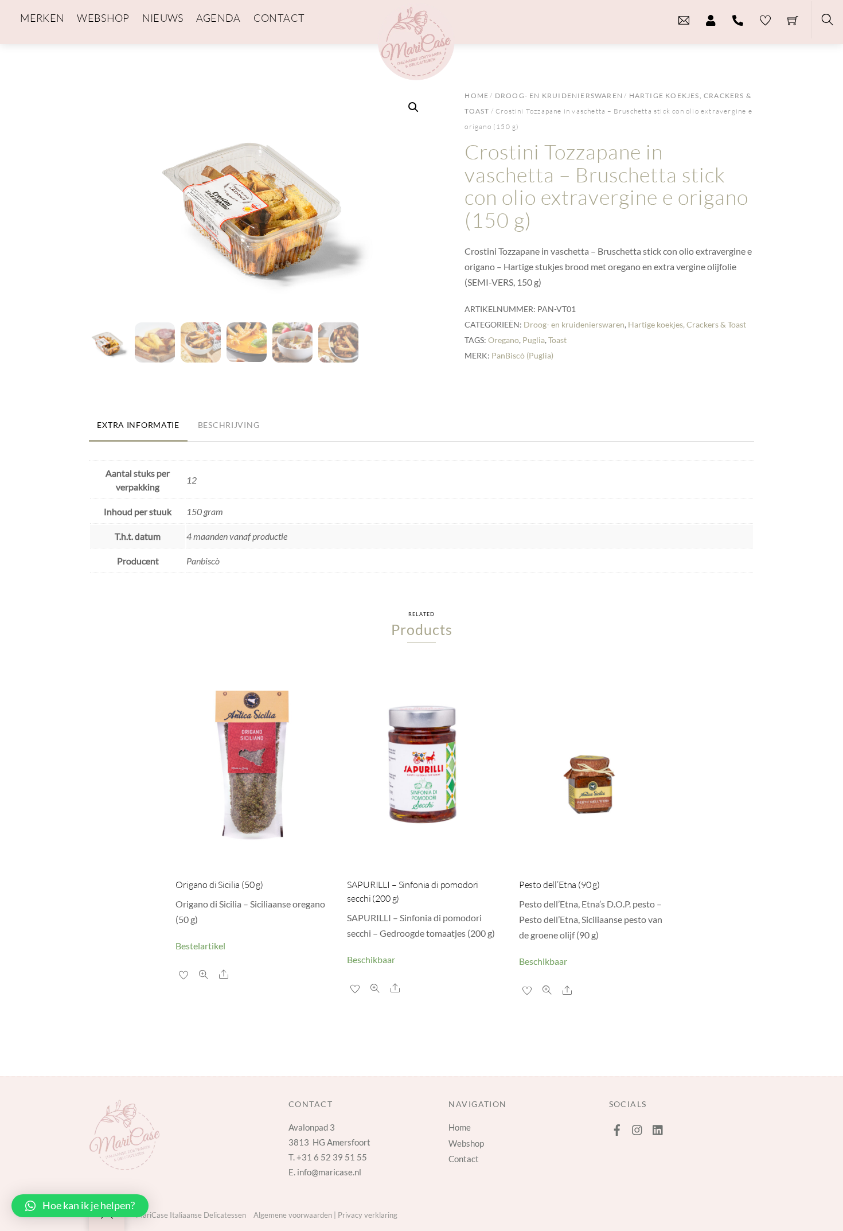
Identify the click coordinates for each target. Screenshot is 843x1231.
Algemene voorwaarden (292, 1215)
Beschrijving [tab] (229, 425)
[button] (413, 107)
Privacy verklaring (367, 1215)
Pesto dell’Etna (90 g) (559, 884)
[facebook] (617, 1127)
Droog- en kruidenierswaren (559, 95)
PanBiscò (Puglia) (522, 355)
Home (477, 95)
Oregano (503, 340)
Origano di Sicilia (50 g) (219, 884)
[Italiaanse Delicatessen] (416, 39)
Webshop (466, 1143)
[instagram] (638, 1127)
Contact (463, 1159)
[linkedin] (658, 1127)
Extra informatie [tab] (138, 425)
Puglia (533, 340)
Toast (557, 340)
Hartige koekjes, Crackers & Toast (687, 324)
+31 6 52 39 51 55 (331, 1157)
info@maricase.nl (329, 1172)
